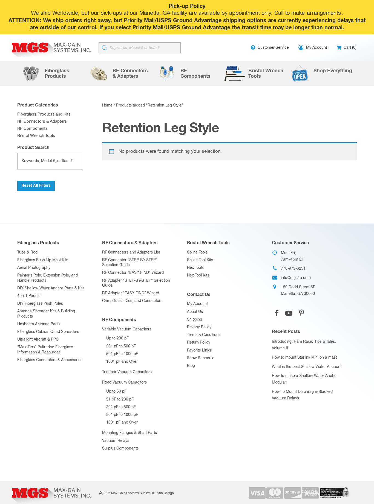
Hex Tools (195, 268)
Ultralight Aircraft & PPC (38, 339)
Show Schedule (200, 358)
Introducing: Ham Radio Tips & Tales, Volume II (304, 345)
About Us (195, 312)
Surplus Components (120, 448)
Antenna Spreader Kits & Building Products (46, 313)
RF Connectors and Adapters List (131, 252)
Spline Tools (197, 252)
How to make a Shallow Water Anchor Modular (305, 379)
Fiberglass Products (38, 243)
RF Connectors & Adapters (42, 121)
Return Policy (198, 342)
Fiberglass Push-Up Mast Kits (42, 260)
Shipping (194, 319)
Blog (191, 366)
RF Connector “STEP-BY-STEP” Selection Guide (129, 262)
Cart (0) (349, 48)
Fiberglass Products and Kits (44, 114)
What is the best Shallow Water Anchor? (307, 367)
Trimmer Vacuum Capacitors (127, 372)
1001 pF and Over (122, 362)
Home (107, 105)
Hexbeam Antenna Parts (38, 324)
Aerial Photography (33, 268)
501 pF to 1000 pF (122, 354)
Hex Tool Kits (198, 275)
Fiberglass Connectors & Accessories (49, 360)
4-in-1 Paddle (29, 296)
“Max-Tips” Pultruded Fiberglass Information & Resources (45, 349)
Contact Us (199, 294)
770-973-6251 (293, 268)
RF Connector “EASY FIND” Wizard (133, 273)
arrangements (324, 13)
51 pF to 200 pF (120, 399)
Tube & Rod (27, 252)
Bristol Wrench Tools (36, 136)
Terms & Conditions (203, 335)
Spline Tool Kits (200, 260)
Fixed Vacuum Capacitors (124, 382)
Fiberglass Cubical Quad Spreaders (48, 332)
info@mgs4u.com (296, 278)
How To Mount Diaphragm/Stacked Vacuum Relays (302, 395)
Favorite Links (199, 350)
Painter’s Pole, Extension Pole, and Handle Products (47, 277)
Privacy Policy (199, 327)
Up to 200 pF (117, 338)
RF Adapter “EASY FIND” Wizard (130, 293)
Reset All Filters (36, 186)
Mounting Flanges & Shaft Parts (129, 433)
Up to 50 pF (116, 391)
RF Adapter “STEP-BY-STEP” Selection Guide (136, 283)
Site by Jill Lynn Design (157, 493)
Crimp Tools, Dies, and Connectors (132, 301)
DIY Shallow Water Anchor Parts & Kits (50, 288)
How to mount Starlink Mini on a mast (304, 357)
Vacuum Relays (115, 441)
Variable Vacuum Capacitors (126, 329)
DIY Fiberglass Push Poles (40, 304)
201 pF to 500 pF (121, 346)
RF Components (32, 128)
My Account (197, 304)
